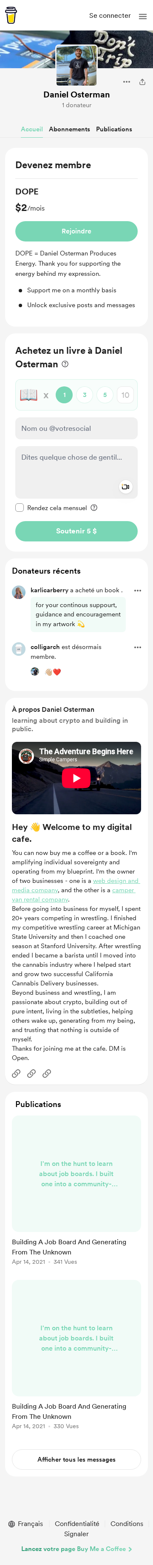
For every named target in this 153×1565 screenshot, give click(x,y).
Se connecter (110, 15)
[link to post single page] (76, 1191)
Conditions (126, 1524)
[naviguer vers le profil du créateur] (76, 65)
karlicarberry (49, 590)
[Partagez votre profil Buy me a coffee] (142, 82)
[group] (76, 248)
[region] (76, 237)
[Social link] (16, 1073)
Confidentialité (77, 1524)
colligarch (45, 647)
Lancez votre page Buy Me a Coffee (73, 1549)
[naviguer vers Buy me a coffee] (11, 15)
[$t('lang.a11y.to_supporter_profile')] (35, 671)
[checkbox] (51, 507)
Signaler (76, 1534)
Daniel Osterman (76, 94)
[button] (143, 16)
